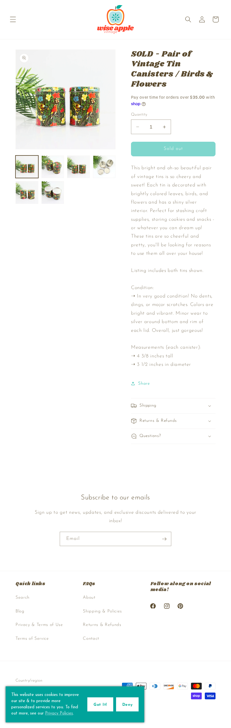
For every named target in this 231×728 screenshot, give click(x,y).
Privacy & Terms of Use (39, 625)
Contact (91, 638)
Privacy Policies (59, 713)
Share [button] (144, 383)
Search (22, 597)
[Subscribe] (164, 539)
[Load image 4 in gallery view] (104, 166)
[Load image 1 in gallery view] (26, 166)
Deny (127, 705)
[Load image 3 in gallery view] (78, 166)
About (89, 597)
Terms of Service (32, 638)
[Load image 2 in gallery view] (52, 166)
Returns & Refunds (102, 625)
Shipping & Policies (102, 611)
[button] (13, 19)
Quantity (139, 114)
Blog (20, 611)
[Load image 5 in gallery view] (26, 192)
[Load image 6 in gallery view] (52, 192)
